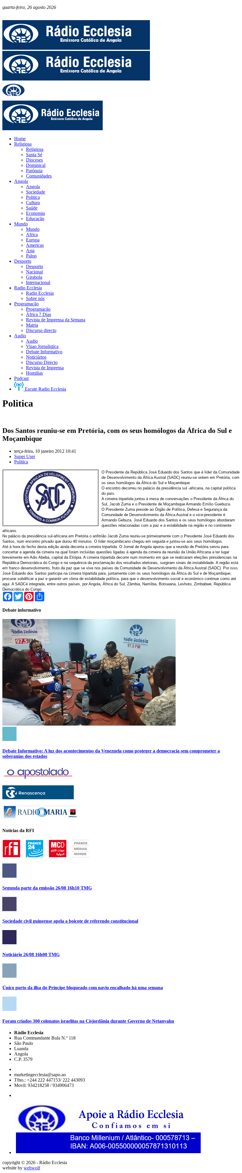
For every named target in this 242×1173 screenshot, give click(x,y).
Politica (21, 461)
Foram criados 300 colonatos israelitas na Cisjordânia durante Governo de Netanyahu (88, 1021)
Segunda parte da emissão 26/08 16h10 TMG (47, 887)
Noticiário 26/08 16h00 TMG (31, 954)
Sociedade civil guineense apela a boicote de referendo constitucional (70, 921)
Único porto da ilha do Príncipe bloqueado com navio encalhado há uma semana (82, 987)
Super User (24, 456)
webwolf (32, 1167)
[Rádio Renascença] (38, 797)
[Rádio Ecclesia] (76, 48)
